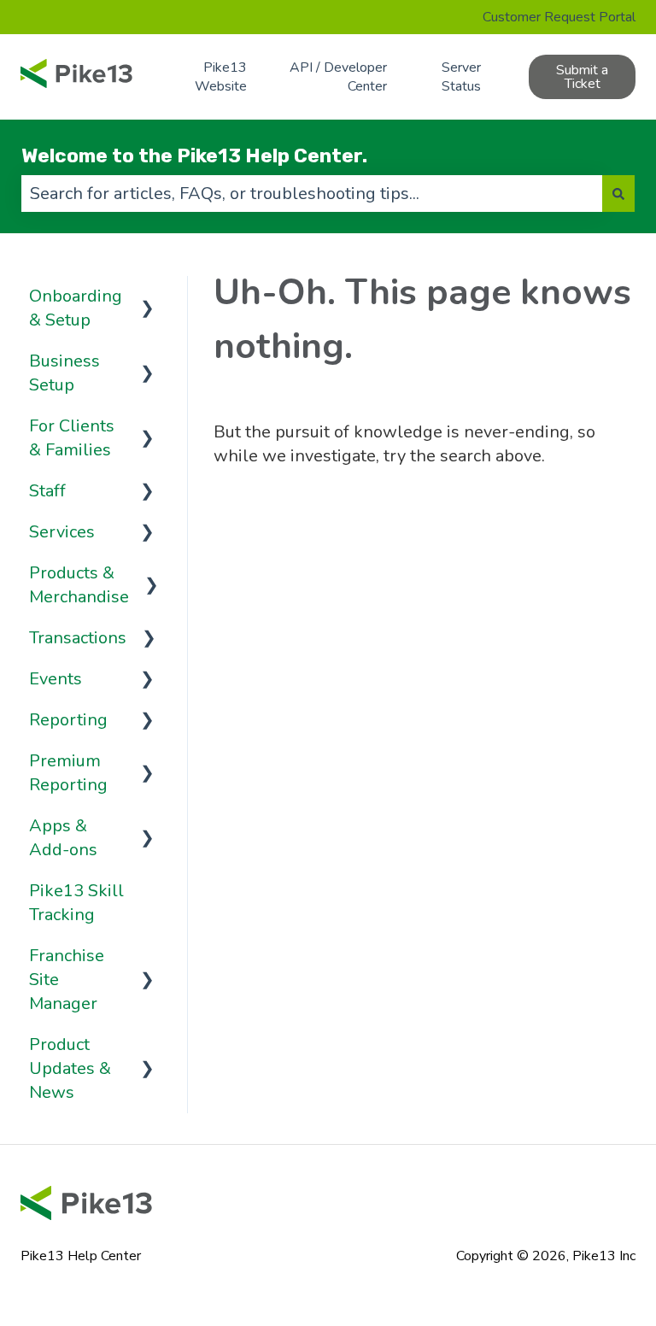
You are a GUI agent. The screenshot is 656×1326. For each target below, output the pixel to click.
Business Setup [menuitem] (64, 372)
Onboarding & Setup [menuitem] (75, 308)
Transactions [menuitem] (77, 637)
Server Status (461, 77)
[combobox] (311, 193)
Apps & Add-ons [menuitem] (63, 837)
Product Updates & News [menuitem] (70, 1068)
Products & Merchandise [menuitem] (79, 584)
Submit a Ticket (582, 77)
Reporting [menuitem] (68, 719)
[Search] (618, 193)
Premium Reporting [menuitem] (68, 772)
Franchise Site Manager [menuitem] (66, 979)
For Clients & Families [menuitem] (71, 437)
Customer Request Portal (559, 17)
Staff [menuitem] (47, 490)
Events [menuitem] (55, 678)
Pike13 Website (221, 77)
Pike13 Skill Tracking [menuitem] (76, 902)
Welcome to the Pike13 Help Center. (194, 155)
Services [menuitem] (62, 531)
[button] (147, 295)
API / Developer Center (338, 77)
